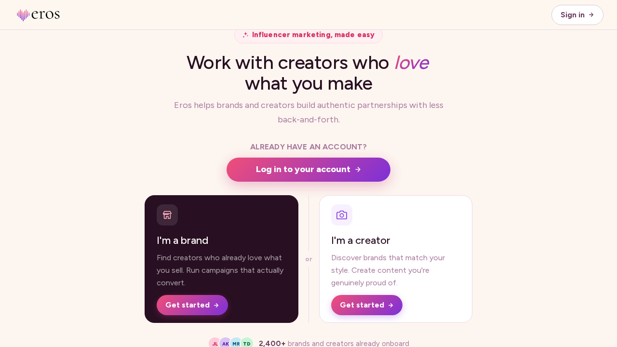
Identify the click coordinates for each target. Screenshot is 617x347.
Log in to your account (303, 169)
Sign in (573, 14)
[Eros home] (37, 15)
